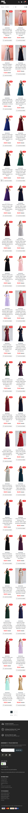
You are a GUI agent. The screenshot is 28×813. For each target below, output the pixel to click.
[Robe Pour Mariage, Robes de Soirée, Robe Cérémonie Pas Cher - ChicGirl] (3, 2)
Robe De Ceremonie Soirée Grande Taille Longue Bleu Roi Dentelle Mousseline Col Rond (7, 137)
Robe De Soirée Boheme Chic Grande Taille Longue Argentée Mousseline (7, 487)
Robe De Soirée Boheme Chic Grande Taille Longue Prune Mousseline (21, 556)
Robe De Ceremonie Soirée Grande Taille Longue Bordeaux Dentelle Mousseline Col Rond (21, 137)
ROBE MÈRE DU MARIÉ (4, 797)
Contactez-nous (4, 780)
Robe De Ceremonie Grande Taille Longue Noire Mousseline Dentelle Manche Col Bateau (7, 278)
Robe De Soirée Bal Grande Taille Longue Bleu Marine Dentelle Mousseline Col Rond (20, 67)
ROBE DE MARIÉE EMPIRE (5, 794)
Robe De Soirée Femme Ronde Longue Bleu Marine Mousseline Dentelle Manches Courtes (21, 625)
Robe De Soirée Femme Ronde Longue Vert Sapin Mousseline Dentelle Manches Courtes (7, 625)
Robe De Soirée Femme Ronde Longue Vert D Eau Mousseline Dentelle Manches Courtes (7, 697)
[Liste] (26, 7)
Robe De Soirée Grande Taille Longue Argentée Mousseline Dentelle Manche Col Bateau (20, 242)
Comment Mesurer (4, 781)
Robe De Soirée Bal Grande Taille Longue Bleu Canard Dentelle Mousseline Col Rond (20, 102)
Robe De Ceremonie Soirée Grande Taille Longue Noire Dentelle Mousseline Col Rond (7, 172)
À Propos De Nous (4, 778)
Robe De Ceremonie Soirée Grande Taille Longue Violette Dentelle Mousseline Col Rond (7, 207)
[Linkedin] (9, 755)
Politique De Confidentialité (6, 786)
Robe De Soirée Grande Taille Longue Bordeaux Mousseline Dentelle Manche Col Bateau (7, 242)
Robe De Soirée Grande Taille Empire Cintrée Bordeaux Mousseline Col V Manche (7, 348)
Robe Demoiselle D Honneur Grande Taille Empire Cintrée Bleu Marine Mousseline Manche (20, 348)
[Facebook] (2, 755)
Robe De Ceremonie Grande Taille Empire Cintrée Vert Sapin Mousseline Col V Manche (7, 383)
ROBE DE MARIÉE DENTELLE (5, 793)
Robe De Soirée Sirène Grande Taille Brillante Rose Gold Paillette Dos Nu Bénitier (7, 32)
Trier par (2, 7)
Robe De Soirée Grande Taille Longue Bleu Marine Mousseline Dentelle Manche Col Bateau (20, 207)
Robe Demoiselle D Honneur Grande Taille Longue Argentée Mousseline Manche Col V (7, 67)
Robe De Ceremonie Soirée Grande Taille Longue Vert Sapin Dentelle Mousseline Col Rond (21, 172)
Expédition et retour (4, 783)
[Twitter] (6, 755)
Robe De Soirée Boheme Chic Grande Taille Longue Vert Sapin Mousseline (7, 590)
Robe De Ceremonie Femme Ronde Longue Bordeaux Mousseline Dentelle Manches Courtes (7, 660)
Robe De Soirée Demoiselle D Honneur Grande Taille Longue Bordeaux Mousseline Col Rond (20, 313)
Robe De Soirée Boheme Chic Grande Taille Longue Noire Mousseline (7, 556)
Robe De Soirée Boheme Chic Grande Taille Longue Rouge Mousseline (21, 452)
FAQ (1, 784)
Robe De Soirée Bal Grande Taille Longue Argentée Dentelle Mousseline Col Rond (7, 102)
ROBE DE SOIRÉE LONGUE (5, 798)
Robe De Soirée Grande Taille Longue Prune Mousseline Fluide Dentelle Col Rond (7, 453)
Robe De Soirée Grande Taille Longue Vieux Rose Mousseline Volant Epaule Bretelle (20, 32)
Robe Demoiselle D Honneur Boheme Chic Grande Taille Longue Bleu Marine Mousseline (7, 521)
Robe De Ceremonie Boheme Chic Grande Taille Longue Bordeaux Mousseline (20, 521)
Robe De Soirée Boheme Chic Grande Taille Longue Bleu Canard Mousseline (21, 487)
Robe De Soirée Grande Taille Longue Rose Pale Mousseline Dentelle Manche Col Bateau (20, 278)
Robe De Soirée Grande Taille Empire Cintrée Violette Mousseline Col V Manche (20, 383)
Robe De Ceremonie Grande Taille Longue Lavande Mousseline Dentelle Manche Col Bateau (7, 313)
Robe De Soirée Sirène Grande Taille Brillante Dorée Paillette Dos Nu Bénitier (20, 697)
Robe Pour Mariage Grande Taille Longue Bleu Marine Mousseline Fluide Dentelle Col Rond (20, 418)
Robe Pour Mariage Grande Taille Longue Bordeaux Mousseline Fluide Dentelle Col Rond (7, 418)
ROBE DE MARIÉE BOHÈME (5, 796)
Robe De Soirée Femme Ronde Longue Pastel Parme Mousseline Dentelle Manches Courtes (20, 661)
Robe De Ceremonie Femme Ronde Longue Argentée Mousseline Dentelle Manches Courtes (21, 590)
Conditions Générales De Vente (6, 787)
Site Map (2, 800)
